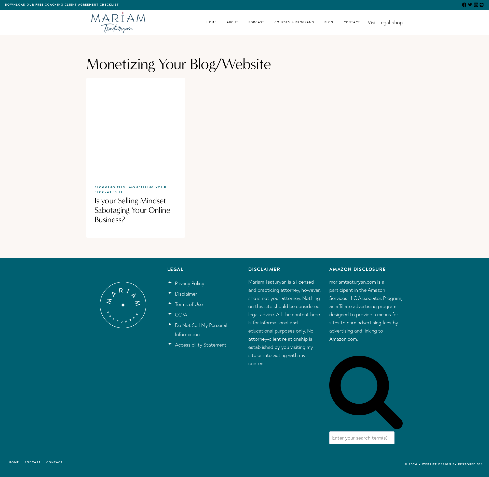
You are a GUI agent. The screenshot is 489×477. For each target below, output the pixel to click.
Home (212, 22)
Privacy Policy (189, 283)
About (232, 22)
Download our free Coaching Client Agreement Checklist (62, 4)
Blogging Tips (109, 187)
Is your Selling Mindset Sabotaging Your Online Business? (132, 210)
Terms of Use (189, 304)
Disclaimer (186, 294)
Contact (352, 22)
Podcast (256, 22)
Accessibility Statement (200, 345)
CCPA (181, 315)
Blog (329, 22)
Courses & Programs (294, 22)
